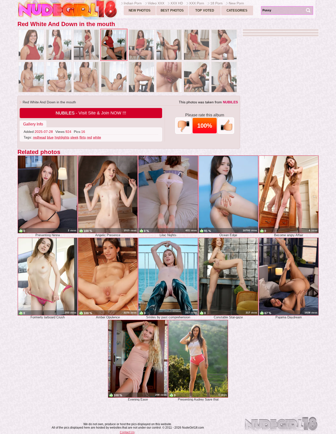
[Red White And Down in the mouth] (31, 45)
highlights (62, 137)
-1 (183, 125)
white (97, 137)
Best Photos (172, 10)
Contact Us (127, 432)
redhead (39, 137)
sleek (74, 137)
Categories (237, 10)
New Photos (140, 10)
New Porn (236, 3)
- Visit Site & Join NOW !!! (91, 112)
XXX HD (176, 3)
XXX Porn (196, 3)
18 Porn (216, 3)
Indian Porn (133, 3)
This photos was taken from (208, 102)
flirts (82, 137)
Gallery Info (33, 124)
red (89, 137)
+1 (226, 125)
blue (50, 137)
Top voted (204, 10)
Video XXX (156, 3)
